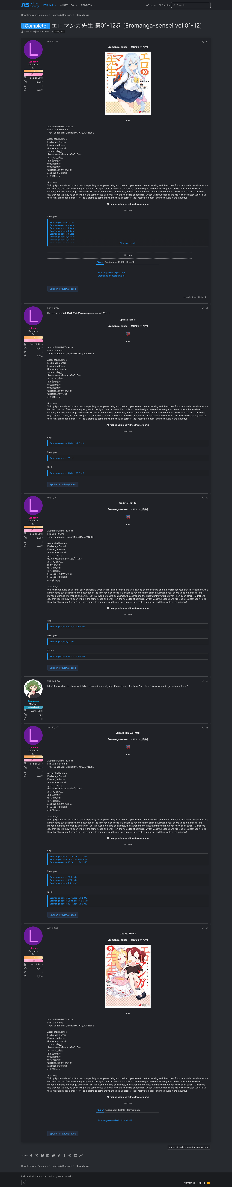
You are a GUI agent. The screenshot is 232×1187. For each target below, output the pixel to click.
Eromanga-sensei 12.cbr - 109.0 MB (67, 626)
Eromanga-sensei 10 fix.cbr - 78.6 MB (68, 862)
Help (199, 1182)
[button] (55, 5)
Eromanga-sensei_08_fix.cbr (64, 883)
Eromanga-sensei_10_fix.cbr (63, 877)
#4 (207, 681)
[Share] (203, 41)
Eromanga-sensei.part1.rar (111, 272)
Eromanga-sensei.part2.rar (111, 275)
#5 (207, 727)
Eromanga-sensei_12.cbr (62, 641)
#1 (207, 41)
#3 (207, 497)
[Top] (204, 1182)
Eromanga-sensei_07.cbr (62, 234)
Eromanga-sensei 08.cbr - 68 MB (115, 1120)
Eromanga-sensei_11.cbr (62, 458)
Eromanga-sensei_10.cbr (62, 222)
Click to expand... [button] (128, 243)
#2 (207, 308)
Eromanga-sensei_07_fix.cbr (63, 880)
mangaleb (59, 31)
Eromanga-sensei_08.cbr (62, 231)
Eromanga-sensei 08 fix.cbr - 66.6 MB (69, 859)
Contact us (189, 1182)
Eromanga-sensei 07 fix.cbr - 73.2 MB (68, 856)
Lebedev (28, 31)
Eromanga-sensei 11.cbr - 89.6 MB (67, 443)
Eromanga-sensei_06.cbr (62, 228)
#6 (207, 928)
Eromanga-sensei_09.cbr (62, 225)
